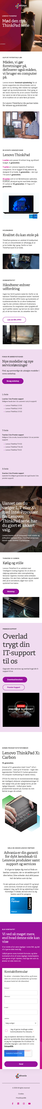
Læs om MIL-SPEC (14, 320)
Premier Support (13, 687)
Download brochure (15, 680)
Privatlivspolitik (21, 1098)
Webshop (11, 591)
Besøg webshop (13, 381)
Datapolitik (8, 1046)
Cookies (21, 1094)
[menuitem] (21, 1094)
